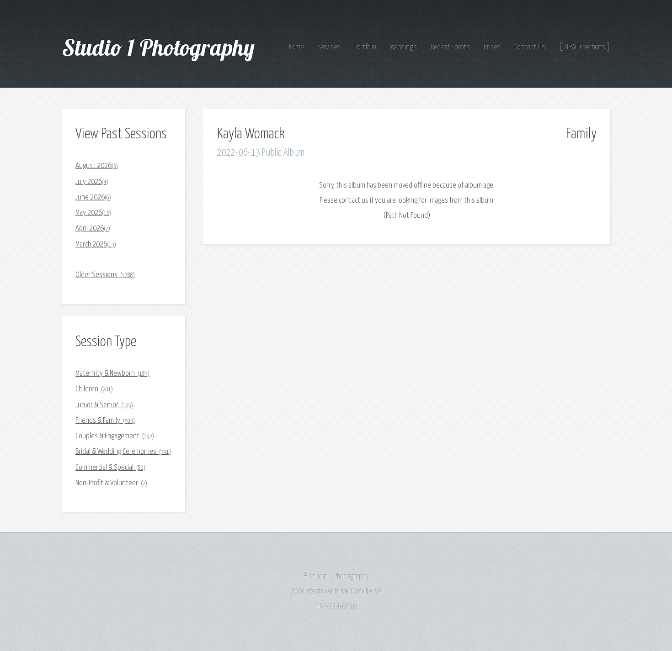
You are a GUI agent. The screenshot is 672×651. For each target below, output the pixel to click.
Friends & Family (105, 421)
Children (94, 389)
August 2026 (96, 166)
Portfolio (365, 47)
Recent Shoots (450, 47)
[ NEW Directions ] (584, 47)
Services (329, 47)
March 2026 (95, 244)
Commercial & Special (110, 468)
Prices (492, 47)
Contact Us (529, 47)
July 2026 (91, 182)
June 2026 (93, 197)
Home (296, 47)
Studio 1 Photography (161, 47)
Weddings (403, 47)
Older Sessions (105, 275)
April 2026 (92, 228)
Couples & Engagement (114, 436)
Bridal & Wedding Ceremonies (123, 452)
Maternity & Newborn (112, 374)
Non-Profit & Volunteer (111, 483)
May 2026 (93, 213)
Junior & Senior (104, 405)
